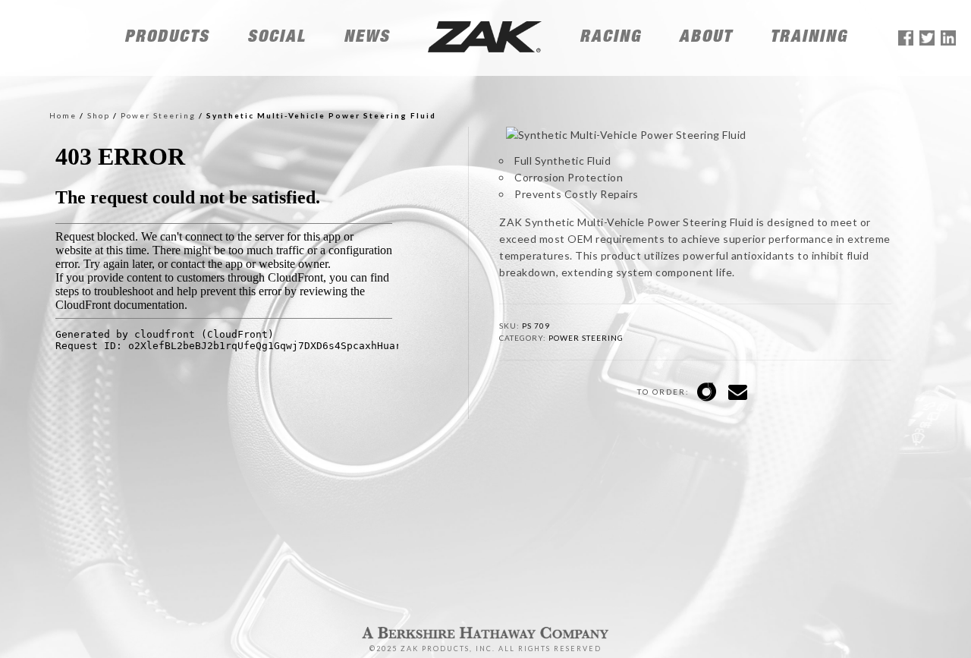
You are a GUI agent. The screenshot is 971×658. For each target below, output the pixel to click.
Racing (610, 38)
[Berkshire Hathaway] (485, 642)
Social (276, 38)
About (705, 38)
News (367, 38)
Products (166, 38)
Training (808, 38)
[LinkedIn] (948, 41)
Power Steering (158, 115)
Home (63, 115)
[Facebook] (905, 41)
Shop (98, 115)
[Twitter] (927, 41)
